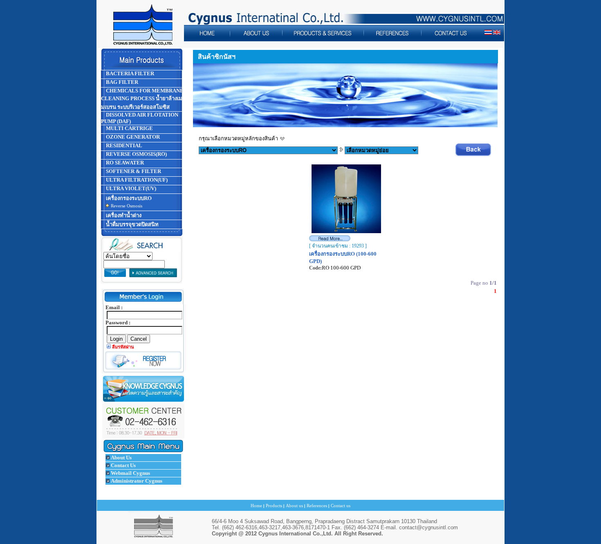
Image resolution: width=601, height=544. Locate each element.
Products (274, 505)
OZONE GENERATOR (132, 137)
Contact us (340, 505)
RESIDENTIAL (123, 145)
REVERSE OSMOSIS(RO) (136, 154)
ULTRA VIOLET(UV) (130, 188)
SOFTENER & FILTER (133, 171)
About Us (121, 457)
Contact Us (123, 465)
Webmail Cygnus (130, 473)
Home (256, 505)
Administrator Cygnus (136, 481)
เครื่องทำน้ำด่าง (123, 215)
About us (294, 505)
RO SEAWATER (124, 163)
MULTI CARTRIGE (129, 128)
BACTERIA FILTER (129, 73)
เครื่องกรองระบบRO (128, 198)
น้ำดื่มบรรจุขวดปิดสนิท (132, 224)
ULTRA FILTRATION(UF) (136, 180)
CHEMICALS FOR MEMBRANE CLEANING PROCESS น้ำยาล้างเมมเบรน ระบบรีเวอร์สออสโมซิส (142, 99)
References (317, 505)
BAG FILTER (121, 82)
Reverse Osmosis (126, 205)
